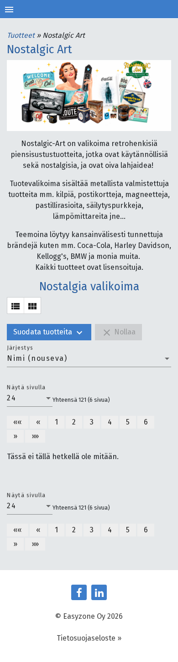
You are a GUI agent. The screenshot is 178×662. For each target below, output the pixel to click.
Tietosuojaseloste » (89, 638)
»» (35, 436)
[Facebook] (79, 592)
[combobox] (89, 358)
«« (17, 422)
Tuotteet (22, 35)
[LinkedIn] (99, 592)
